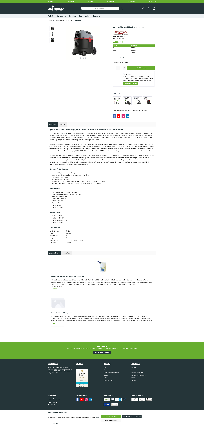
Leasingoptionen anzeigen (130, 83)
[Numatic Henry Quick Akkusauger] (117, 100)
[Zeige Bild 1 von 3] (80, 58)
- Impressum (51, 423)
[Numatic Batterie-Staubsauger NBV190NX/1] (127, 100)
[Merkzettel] (143, 8)
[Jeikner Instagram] (124, 116)
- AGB (56, 423)
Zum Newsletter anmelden (102, 352)
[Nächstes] (108, 42)
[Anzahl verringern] (114, 68)
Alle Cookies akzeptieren (111, 417)
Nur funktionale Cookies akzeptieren (132, 417)
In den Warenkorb (141, 68)
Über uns (133, 377)
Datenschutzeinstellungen (111, 420)
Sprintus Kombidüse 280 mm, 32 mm (61, 313)
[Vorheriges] (58, 42)
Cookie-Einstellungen (108, 380)
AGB (105, 367)
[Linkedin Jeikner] (128, 116)
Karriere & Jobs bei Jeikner (137, 372)
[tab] (53, 124)
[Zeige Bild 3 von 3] (85, 58)
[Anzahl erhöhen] (121, 68)
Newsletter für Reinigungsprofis (138, 375)
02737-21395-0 (154, 1)
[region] (79, 43)
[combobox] (100, 8)
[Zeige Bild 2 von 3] (83, 58)
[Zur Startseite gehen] (56, 8)
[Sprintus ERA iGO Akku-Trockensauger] (83, 43)
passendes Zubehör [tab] (54, 253)
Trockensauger (63, 133)
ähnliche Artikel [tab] (66, 253)
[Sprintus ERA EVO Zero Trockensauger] (147, 100)
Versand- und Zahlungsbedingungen (112, 372)
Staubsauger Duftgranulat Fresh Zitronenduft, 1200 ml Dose (67, 276)
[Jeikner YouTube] (119, 116)
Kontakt (105, 377)
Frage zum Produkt (142, 110)
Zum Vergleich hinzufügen (118, 110)
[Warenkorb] (154, 8)
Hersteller (133, 367)
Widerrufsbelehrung (108, 370)
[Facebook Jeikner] (115, 116)
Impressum (133, 380)
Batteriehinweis (134, 370)
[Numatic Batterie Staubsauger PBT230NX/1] (137, 100)
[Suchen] (121, 8)
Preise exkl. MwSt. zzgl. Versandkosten (121, 58)
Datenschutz (106, 375)
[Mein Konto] (148, 8)
